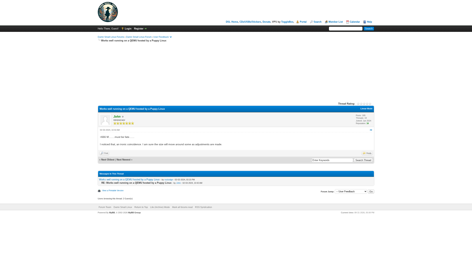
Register (138, 28)
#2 (371, 130)
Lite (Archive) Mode (160, 207)
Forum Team (105, 207)
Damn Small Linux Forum (139, 37)
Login (128, 28)
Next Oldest (107, 159)
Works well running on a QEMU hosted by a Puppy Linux (129, 179)
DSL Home (232, 21)
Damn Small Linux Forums (111, 37)
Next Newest (123, 159)
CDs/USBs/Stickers (250, 21)
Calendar (355, 21)
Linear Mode (366, 108)
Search (318, 21)
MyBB (112, 212)
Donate (266, 21)
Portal (303, 21)
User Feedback (161, 37)
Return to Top (141, 207)
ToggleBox (287, 21)
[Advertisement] (236, 70)
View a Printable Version (113, 190)
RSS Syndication (203, 207)
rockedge (168, 180)
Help (369, 21)
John (178, 183)
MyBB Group (134, 212)
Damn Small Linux (123, 207)
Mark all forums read (182, 207)
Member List (336, 21)
